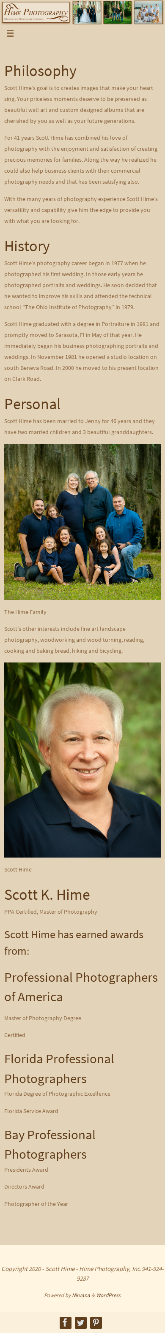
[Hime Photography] (65, 1322)
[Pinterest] (95, 1322)
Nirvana (81, 1295)
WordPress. (108, 1295)
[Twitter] (80, 1322)
